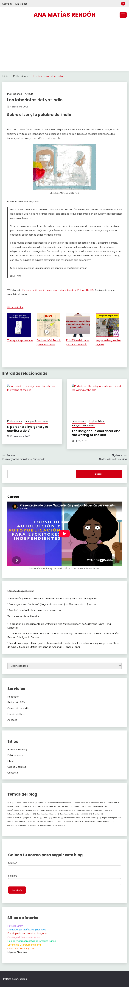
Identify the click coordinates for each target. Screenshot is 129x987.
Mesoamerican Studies (73, 818)
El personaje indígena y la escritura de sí (27, 428)
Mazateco (58, 818)
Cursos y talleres (16, 766)
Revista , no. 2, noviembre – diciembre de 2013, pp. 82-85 (58, 289)
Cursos (13, 496)
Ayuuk (42, 802)
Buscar (98, 473)
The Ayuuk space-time (20, 340)
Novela (70, 821)
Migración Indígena (111, 818)
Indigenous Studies (15, 814)
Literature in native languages (19, 818)
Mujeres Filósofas (17, 952)
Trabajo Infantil (47, 825)
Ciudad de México (80, 802)
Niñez (61, 821)
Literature (98, 814)
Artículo (29, 93)
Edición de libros (16, 714)
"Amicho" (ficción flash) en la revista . (35, 610)
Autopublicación (30, 802)
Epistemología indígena (45, 806)
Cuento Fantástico (97, 802)
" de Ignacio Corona (28, 637)
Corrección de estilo (18, 708)
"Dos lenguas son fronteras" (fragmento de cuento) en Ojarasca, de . (51, 604)
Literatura (86, 814)
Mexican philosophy (92, 818)
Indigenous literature (67, 810)
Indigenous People (85, 810)
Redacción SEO (16, 702)
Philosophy (90, 821)
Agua (10, 802)
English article (13, 806)
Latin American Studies (69, 814)
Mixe (10, 821)
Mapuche (37, 818)
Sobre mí (7, 3)
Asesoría (12, 719)
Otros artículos (15, 307)
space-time (23, 825)
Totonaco (34, 825)
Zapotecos (60, 825)
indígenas (30, 814)
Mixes (31, 821)
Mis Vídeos (21, 3)
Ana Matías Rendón (65, 15)
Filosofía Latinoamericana (96, 806)
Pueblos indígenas (105, 821)
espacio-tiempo (65, 806)
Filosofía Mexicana (15, 810)
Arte (18, 802)
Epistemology (28, 806)
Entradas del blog (17, 749)
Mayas (47, 818)
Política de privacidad (15, 978)
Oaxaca (79, 821)
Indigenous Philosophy (103, 810)
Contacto (12, 772)
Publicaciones (14, 93)
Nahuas (51, 821)
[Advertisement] (64, 47)
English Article (97, 421)
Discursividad (113, 802)
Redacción (13, 696)
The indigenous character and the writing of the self (96, 433)
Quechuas (12, 825)
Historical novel (32, 810)
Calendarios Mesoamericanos (59, 802)
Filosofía (79, 806)
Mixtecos (41, 821)
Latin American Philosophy (48, 814)
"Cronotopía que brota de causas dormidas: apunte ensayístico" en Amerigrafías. (52, 598)
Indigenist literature (48, 810)
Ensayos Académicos (36, 421)
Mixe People (20, 821)
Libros (10, 760)
